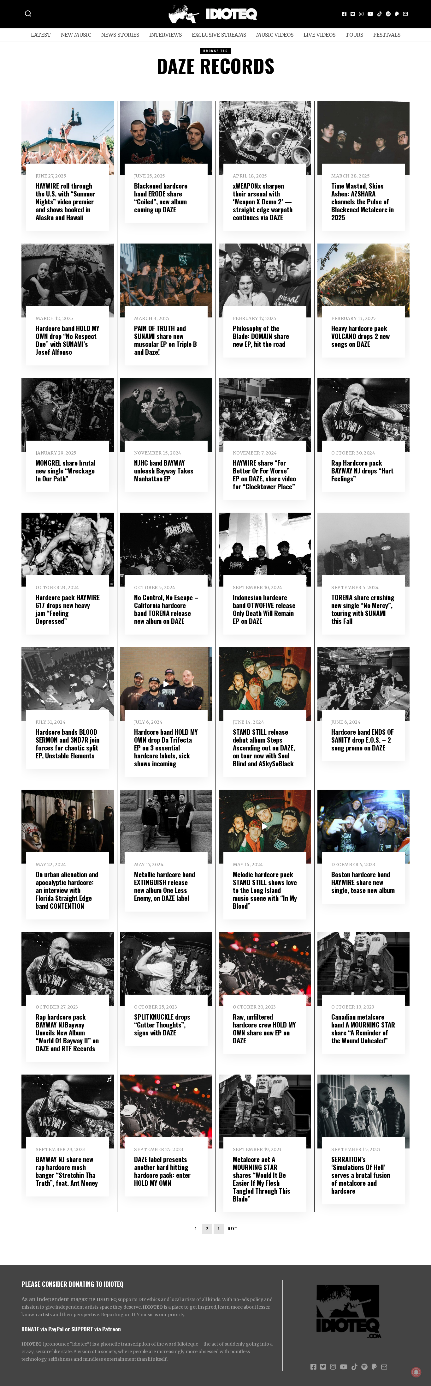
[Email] (405, 14)
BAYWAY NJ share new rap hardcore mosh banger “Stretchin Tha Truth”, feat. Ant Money (67, 1171)
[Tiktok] (379, 14)
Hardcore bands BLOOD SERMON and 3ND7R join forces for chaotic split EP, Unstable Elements (67, 743)
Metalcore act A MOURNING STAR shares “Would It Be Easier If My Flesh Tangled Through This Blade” (261, 1178)
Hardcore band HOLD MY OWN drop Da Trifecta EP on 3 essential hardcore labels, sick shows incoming (166, 747)
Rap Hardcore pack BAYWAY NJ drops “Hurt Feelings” (362, 470)
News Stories (120, 35)
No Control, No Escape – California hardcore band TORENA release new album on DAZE (166, 609)
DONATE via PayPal (42, 1329)
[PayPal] (396, 14)
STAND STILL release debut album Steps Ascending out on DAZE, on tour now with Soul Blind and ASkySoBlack (264, 747)
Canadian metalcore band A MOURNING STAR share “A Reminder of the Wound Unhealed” (363, 1028)
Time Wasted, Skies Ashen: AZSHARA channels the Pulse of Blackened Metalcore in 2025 (362, 201)
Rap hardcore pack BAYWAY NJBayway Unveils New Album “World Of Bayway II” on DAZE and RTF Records (67, 1032)
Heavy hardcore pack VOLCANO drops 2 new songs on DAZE (360, 336)
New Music (76, 35)
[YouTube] (370, 14)
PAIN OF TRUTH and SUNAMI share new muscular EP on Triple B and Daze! (165, 340)
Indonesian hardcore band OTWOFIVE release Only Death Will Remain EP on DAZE (264, 609)
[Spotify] (388, 14)
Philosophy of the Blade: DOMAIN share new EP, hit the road (261, 336)
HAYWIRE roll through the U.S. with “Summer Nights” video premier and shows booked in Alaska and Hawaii (65, 201)
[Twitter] (353, 14)
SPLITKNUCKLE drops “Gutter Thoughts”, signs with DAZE (162, 1024)
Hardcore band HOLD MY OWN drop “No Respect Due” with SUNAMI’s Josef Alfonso (67, 340)
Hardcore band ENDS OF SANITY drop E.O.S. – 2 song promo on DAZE (362, 739)
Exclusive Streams (219, 35)
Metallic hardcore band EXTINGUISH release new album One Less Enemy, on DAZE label (164, 886)
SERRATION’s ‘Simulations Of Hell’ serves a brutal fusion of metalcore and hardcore (360, 1175)
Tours (354, 35)
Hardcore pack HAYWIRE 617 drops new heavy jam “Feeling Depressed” (68, 609)
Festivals (386, 35)
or (67, 1329)
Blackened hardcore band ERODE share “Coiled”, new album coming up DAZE (160, 197)
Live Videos (319, 35)
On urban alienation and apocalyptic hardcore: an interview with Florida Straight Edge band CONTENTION (67, 890)
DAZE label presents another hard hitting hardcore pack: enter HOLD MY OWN (162, 1171)
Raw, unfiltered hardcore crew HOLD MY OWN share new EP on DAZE (264, 1028)
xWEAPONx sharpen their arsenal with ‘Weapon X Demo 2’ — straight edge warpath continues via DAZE (262, 201)
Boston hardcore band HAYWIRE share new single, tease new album (363, 882)
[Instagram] (361, 14)
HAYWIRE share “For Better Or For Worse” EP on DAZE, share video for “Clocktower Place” (264, 474)
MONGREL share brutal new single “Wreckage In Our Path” (65, 470)
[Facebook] (344, 14)
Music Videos (274, 35)
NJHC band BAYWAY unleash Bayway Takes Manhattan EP (163, 470)
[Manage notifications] (416, 1372)
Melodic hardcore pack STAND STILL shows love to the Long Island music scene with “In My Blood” (265, 890)
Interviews (165, 35)
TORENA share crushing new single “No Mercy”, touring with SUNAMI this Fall (362, 609)
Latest (41, 35)
